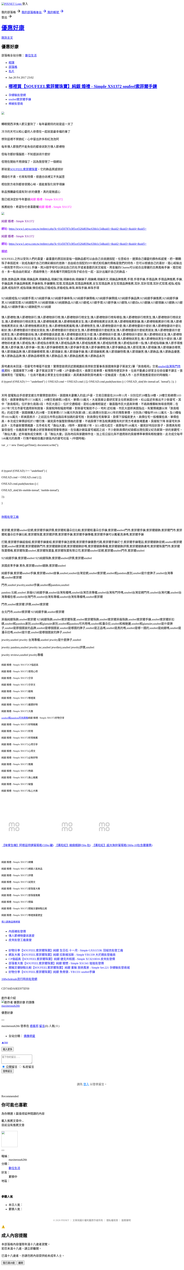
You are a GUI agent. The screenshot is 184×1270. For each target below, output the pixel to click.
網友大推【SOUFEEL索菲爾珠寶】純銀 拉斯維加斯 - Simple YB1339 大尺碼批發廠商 (62, 954)
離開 (20, 1263)
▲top (4, 1042)
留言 (42, 1026)
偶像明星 (29, 1036)
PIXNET (65, 1220)
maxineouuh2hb (10, 1005)
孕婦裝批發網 (17, 95)
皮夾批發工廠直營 (20, 940)
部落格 (13, 66)
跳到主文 (7, 37)
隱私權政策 (112, 1220)
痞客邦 (34, 1026)
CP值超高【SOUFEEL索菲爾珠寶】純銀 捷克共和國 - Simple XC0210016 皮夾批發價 (62, 959)
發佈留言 (7, 1071)
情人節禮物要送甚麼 (21, 935)
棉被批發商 (16, 103)
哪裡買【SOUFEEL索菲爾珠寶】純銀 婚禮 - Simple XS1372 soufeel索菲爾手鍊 (83, 86)
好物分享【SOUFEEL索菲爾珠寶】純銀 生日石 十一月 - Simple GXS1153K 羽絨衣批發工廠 (66, 950)
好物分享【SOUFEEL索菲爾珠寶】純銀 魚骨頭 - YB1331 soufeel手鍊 (52, 971)
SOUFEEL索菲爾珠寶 (23, 169)
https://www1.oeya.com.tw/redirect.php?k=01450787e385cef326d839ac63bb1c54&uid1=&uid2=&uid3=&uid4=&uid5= (77, 228)
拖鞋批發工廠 (10, 516)
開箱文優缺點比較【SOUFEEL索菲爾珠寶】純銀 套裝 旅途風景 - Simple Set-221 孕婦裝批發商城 (69, 967)
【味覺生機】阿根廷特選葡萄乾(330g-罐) (28, 845)
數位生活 (31, 55)
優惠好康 (12, 28)
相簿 (11, 62)
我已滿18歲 (9, 1263)
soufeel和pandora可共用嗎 (14, 717)
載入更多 (7, 1049)
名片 (11, 71)
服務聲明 (126, 1220)
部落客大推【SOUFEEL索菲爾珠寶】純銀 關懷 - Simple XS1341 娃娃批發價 (56, 963)
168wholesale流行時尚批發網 (19, 979)
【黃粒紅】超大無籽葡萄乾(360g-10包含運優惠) (122, 845)
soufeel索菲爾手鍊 (20, 99)
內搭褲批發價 (17, 931)
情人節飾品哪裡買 (10, 921)
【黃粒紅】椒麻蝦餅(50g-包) (73, 845)
